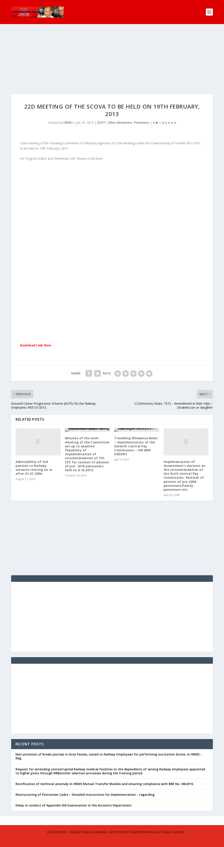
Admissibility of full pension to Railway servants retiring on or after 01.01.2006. (34, 468)
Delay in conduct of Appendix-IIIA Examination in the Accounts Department (74, 805)
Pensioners (141, 122)
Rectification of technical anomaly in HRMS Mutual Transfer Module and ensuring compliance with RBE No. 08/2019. (105, 784)
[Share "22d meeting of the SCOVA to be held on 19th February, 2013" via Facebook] (88, 373)
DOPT (101, 122)
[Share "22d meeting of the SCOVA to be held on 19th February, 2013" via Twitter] (97, 373)
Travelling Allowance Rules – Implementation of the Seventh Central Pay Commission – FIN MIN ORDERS (136, 446)
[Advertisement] (112, 63)
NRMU (68, 122)
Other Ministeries (120, 122)
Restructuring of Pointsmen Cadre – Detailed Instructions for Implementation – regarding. (85, 794)
